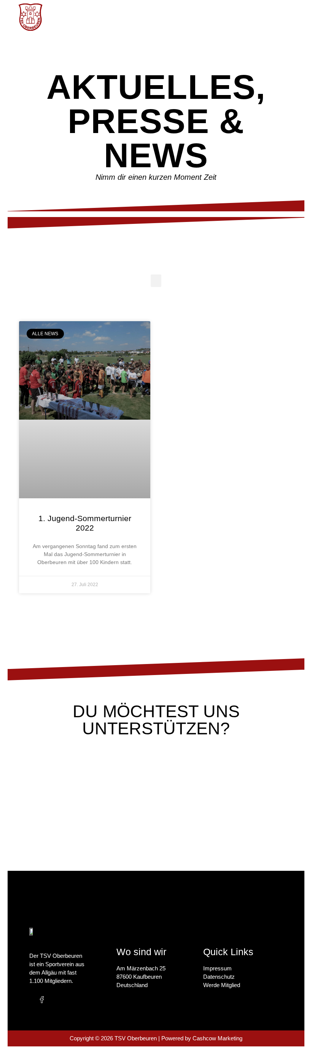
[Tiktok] (73, 999)
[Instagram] (57, 999)
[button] (221, 17)
